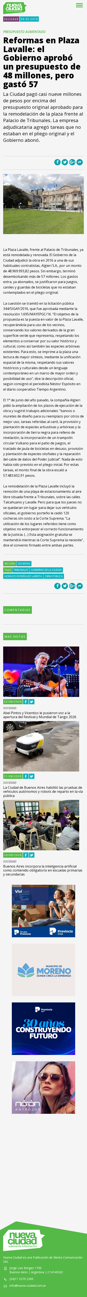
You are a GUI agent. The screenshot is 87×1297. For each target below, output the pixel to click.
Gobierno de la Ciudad (46, 570)
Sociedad (11, 19)
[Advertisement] (43, 1163)
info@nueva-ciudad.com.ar (28, 1286)
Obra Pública (54, 576)
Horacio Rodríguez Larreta (23, 576)
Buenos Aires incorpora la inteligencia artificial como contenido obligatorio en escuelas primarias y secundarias (42, 870)
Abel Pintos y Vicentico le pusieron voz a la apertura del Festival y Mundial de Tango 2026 (39, 715)
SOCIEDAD (9, 708)
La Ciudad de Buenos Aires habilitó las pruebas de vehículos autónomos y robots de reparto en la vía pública (43, 791)
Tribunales (21, 570)
